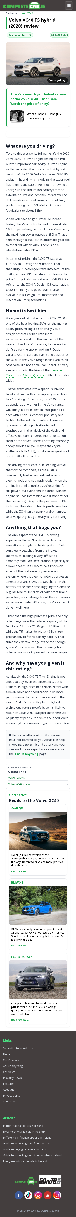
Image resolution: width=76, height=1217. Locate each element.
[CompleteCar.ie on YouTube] (48, 1195)
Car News (9, 1072)
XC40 (30, 13)
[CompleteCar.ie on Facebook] (19, 1195)
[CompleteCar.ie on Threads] (38, 1195)
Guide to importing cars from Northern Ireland (32, 1155)
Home (7, 1054)
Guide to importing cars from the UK (26, 1143)
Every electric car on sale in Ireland (25, 1161)
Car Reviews (11, 1060)
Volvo (22, 13)
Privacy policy (11, 1095)
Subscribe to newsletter (18, 1048)
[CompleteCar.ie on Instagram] (57, 1195)
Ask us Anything (13, 1066)
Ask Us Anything (26, 754)
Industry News (12, 1078)
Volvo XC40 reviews (20, 784)
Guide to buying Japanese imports (24, 1149)
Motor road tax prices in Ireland (23, 1125)
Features (8, 1083)
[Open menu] (69, 5)
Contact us (9, 1101)
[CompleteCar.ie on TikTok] (28, 1195)
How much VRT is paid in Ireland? (24, 1131)
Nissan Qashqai (33, 375)
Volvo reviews (16, 777)
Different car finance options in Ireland (27, 1137)
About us (8, 1089)
